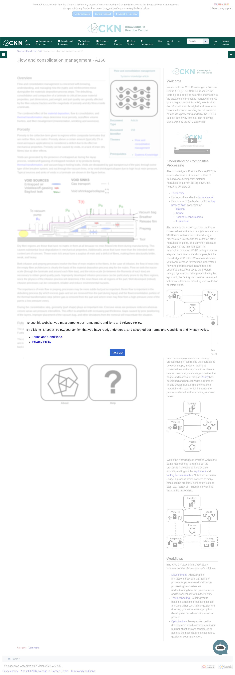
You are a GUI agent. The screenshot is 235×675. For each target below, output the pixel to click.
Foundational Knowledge (65, 42)
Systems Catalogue (102, 42)
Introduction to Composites (43, 42)
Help (160, 41)
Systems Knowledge (84, 42)
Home (27, 44)
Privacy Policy (41, 341)
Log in (215, 42)
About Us (170, 42)
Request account (226, 42)
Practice (118, 44)
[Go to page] (206, 41)
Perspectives (147, 44)
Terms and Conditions (47, 337)
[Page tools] (180, 41)
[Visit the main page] (12, 42)
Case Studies (131, 42)
